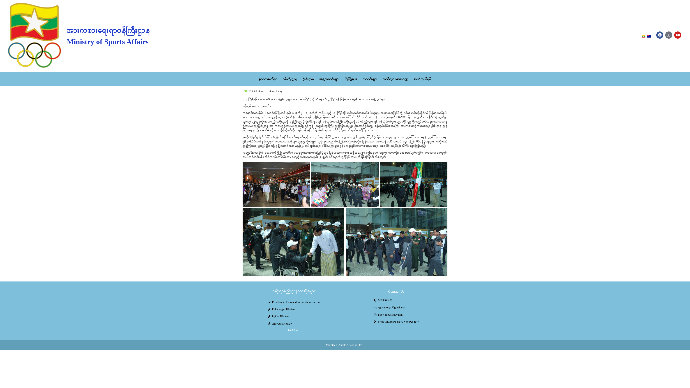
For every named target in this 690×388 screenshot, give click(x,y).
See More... (293, 330)
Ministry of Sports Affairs (108, 42)
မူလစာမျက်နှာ (268, 79)
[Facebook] (659, 35)
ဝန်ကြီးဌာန (290, 79)
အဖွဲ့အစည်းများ (329, 79)
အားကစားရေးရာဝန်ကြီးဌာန (108, 30)
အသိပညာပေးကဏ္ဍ (395, 79)
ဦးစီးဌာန (308, 79)
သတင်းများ (370, 79)
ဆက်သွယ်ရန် (422, 79)
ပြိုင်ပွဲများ (351, 79)
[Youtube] (677, 35)
